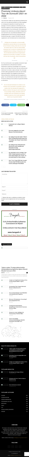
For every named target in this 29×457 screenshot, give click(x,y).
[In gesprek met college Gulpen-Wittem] (4, 125)
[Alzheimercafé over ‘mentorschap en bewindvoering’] (4, 380)
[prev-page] (2, 167)
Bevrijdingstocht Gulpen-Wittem (16, 372)
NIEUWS (3, 7)
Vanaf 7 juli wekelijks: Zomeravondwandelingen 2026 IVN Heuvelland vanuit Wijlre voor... (17, 320)
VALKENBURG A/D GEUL (5, 8)
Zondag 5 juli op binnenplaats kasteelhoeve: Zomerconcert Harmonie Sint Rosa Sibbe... (18, 307)
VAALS (24, 7)
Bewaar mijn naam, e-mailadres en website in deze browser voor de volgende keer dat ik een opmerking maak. (13, 199)
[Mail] (16, 446)
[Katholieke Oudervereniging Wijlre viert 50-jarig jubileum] (4, 357)
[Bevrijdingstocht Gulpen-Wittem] (4, 373)
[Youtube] (20, 446)
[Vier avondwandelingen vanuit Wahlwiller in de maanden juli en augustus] (4, 294)
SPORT (21, 7)
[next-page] (4, 167)
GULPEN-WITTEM (16, 7)
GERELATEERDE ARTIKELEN (7, 119)
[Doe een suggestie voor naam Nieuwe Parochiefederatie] (4, 132)
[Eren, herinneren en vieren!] (4, 386)
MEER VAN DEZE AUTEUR (7, 121)
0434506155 (15, 453)
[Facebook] (9, 446)
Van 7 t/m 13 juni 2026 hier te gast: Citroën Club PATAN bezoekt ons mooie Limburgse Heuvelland (18, 162)
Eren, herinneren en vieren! (15, 384)
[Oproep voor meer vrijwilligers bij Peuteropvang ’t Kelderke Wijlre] (4, 314)
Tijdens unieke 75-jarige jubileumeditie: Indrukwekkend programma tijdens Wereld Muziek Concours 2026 (14, 269)
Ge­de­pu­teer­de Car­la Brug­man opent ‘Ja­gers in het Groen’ (21, 113)
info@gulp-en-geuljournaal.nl (20, 437)
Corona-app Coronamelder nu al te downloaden (7, 113)
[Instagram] (12, 446)
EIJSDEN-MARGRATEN (8, 7)
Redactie (5, 18)
